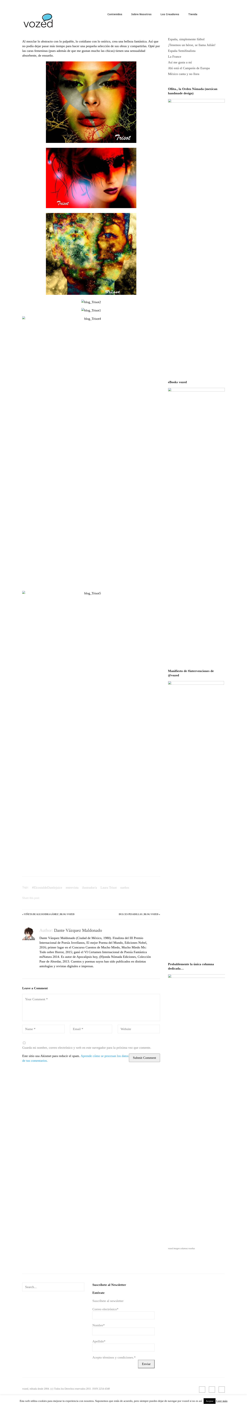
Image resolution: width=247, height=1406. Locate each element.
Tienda (192, 14)
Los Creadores (170, 14)
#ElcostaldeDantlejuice (47, 887)
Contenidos (114, 14)
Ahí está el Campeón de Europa (189, 68)
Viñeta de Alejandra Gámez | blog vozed (49, 914)
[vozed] (38, 28)
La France (174, 56)
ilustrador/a (89, 887)
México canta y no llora (183, 74)
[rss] (211, 14)
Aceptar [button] (209, 1401)
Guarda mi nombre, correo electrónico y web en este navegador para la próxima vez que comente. (86, 1047)
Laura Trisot (109, 887)
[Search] (80, 1287)
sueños (124, 887)
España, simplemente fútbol (186, 39)
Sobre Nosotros (141, 14)
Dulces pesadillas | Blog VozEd (138, 914)
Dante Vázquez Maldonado (78, 930)
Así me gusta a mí (180, 62)
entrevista (72, 887)
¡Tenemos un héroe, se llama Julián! (192, 45)
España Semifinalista (181, 51)
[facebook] (217, 14)
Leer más (221, 1400)
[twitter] (223, 14)
